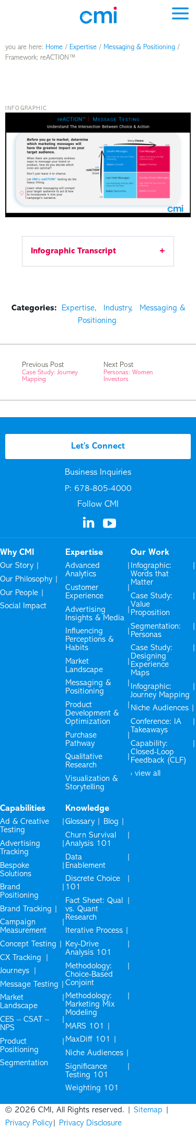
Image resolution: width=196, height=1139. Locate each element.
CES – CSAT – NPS (24, 1024)
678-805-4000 (103, 489)
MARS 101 (85, 1026)
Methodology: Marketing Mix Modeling (90, 1004)
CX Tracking (21, 958)
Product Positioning (20, 1046)
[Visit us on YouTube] (110, 527)
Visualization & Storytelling (91, 783)
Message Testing (29, 984)
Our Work (150, 553)
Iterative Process (94, 930)
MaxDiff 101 (88, 1039)
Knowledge (87, 809)
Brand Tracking (26, 909)
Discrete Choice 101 (92, 883)
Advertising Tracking (20, 848)
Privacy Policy (28, 1123)
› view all (145, 773)
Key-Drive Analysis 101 (88, 948)
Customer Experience (84, 592)
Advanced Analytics (82, 570)
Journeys (15, 971)
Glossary (80, 821)
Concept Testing (28, 944)
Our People (19, 593)
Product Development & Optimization (92, 713)
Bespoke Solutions (15, 870)
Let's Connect (98, 446)
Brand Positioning (19, 891)
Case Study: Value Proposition (151, 605)
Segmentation (24, 1063)
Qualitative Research (83, 761)
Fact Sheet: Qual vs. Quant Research (94, 909)
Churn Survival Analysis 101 (90, 839)
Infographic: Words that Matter (151, 574)
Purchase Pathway (81, 739)
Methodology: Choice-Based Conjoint (89, 975)
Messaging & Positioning (139, 47)
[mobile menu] (180, 12)
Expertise (83, 47)
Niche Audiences (160, 708)
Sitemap (148, 1110)
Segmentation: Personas (156, 631)
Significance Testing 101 (87, 1071)
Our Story (16, 566)
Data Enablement (85, 861)
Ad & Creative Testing (24, 826)
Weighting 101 (92, 1088)
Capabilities (22, 809)
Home (54, 47)
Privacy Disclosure (90, 1123)
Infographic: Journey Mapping (160, 691)
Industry (117, 308)
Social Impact (23, 606)
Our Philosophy (26, 579)
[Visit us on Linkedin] (89, 526)
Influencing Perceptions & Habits (89, 640)
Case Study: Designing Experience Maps (151, 660)
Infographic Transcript (73, 251)
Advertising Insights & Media (94, 614)
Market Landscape (84, 666)
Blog (111, 821)
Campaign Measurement (24, 926)
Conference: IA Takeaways (156, 726)
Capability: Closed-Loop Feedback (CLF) (159, 752)
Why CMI (17, 553)
